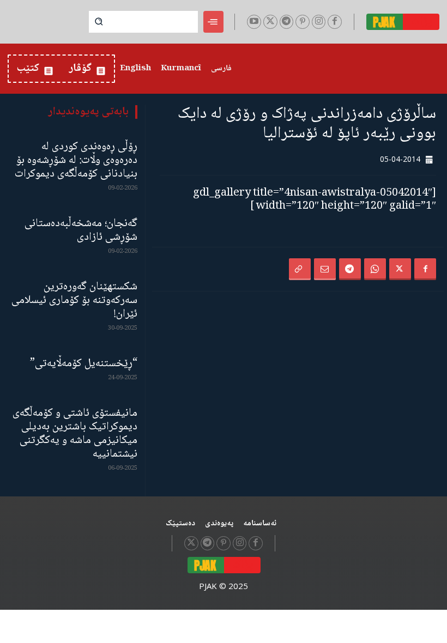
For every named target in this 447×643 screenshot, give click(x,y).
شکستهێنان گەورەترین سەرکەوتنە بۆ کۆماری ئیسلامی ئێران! (74, 300)
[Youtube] (254, 22)
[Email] (325, 269)
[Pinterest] (302, 22)
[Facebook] (335, 22)
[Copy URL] (300, 269)
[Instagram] (319, 22)
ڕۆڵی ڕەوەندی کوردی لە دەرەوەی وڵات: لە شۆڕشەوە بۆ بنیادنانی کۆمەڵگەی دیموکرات (76, 160)
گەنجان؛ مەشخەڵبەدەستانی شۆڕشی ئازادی (81, 230)
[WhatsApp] (375, 269)
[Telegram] (287, 22)
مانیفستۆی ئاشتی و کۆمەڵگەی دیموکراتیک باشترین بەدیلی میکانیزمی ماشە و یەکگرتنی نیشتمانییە (75, 434)
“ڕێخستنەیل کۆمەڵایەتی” (83, 363)
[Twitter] (270, 22)
